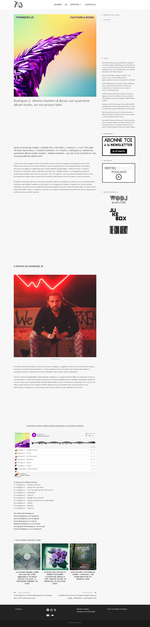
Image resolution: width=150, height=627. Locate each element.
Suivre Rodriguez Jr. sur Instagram (26, 518)
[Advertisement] (55, 127)
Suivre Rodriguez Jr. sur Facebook (26, 516)
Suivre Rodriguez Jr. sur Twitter (25, 521)
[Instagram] (51, 610)
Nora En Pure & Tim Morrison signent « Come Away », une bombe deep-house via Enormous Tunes (83, 575)
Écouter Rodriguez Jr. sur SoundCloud (27, 529)
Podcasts (18, 609)
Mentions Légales (83, 609)
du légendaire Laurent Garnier (37, 377)
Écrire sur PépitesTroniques (117, 609)
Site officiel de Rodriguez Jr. (24, 513)
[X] (55, 610)
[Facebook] (48, 610)
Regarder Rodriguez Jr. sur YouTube (27, 524)
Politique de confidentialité (86, 611)
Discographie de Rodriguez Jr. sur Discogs (29, 526)
